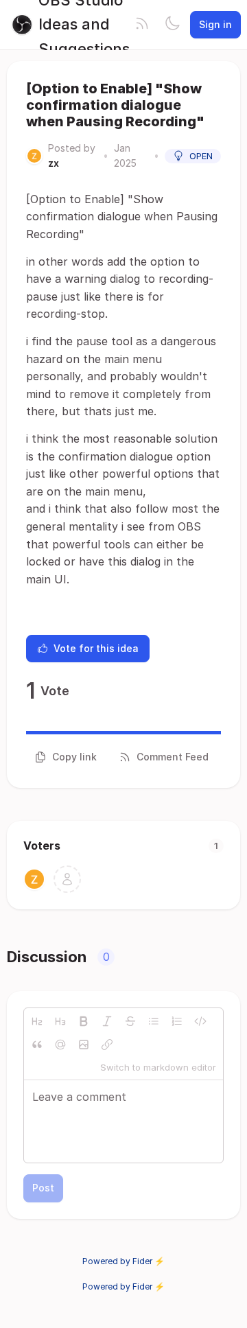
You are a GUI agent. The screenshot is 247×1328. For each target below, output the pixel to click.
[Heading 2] (37, 1021)
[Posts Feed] (142, 24)
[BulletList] (153, 1021)
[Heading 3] (60, 1021)
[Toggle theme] (172, 24)
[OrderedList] (177, 1021)
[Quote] (37, 1044)
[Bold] (83, 1021)
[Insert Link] (107, 1044)
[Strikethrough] (130, 1021)
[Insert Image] (83, 1044)
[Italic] (107, 1021)
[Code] (200, 1021)
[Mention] (60, 1044)
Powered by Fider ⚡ (123, 1261)
